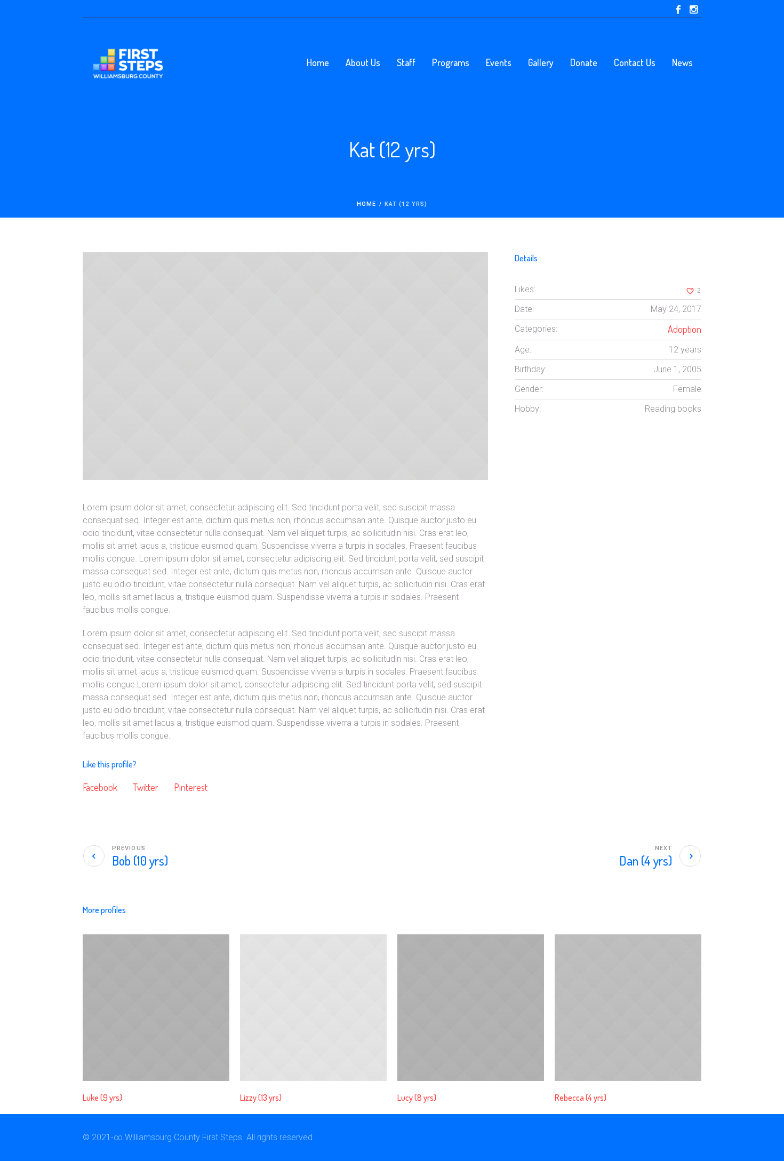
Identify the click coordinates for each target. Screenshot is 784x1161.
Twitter (145, 787)
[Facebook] (678, 9)
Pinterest (190, 787)
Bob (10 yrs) (140, 860)
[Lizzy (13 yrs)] (313, 1007)
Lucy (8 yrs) (416, 1097)
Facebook (100, 787)
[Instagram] (693, 9)
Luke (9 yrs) (102, 1097)
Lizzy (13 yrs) (261, 1097)
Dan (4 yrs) (645, 860)
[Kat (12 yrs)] (285, 366)
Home (366, 204)
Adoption (684, 329)
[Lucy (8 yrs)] (470, 1007)
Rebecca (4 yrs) (580, 1097)
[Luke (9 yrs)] (156, 1007)
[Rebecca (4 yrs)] (628, 1007)
